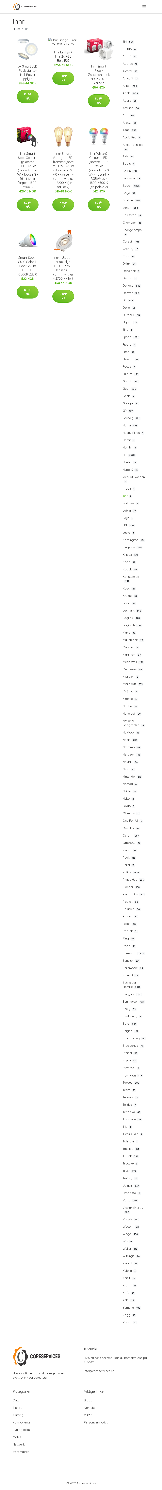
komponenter (22, 1422)
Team (129, 1090)
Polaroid (131, 909)
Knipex (130, 555)
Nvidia (129, 791)
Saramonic (133, 968)
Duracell (131, 315)
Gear (129, 388)
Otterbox (131, 843)
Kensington (133, 540)
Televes (130, 1097)
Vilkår (88, 1415)
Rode (129, 946)
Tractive (130, 1163)
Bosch (131, 185)
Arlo (128, 115)
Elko (128, 329)
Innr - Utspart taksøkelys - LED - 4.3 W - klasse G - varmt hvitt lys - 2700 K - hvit (63, 268)
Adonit (130, 56)
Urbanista (131, 1193)
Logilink (131, 618)
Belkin (130, 171)
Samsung (133, 953)
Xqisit (129, 1278)
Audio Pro (131, 137)
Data (16, 1400)
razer (130, 924)
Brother (131, 200)
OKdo (129, 806)
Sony (129, 1023)
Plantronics (134, 894)
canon (130, 208)
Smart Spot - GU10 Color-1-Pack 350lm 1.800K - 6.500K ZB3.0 (27, 266)
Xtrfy (128, 1293)
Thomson (132, 1119)
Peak (129, 857)
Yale (128, 1300)
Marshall (130, 647)
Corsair (131, 241)
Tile (127, 1127)
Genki (128, 396)
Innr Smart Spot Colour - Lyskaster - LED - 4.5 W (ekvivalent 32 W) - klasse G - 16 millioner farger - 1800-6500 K (27, 170)
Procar (130, 916)
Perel (128, 865)
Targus (131, 1082)
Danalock (131, 271)
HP (129, 455)
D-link (129, 263)
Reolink (130, 931)
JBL (128, 525)
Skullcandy (132, 1016)
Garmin (130, 381)
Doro (129, 307)
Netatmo (131, 747)
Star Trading (134, 1038)
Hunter (130, 462)
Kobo (129, 562)
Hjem (16, 29)
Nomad (130, 784)
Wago (130, 1234)
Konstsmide (131, 579)
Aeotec (130, 64)
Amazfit (130, 78)
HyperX (130, 470)
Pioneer (131, 887)
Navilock (131, 732)
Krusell (130, 596)
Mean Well (133, 662)
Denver (131, 293)
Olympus (131, 813)
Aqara (130, 100)
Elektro (18, 1408)
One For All (132, 820)
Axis (128, 156)
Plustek (130, 901)
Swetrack (131, 1068)
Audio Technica (133, 147)
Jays (128, 518)
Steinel (130, 1053)
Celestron (132, 215)
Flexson (130, 359)
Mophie (130, 699)
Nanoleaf (132, 713)
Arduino (131, 108)
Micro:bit (130, 676)
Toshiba (131, 1149)
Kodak (130, 569)
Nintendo (132, 776)
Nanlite (130, 706)
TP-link (130, 1156)
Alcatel (130, 71)
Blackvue (131, 178)
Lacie (129, 603)
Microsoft (133, 684)
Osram (131, 835)
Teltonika (131, 1112)
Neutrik (130, 762)
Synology (132, 1075)
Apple (130, 93)
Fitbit (128, 352)
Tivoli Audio (132, 1134)
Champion (132, 222)
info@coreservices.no (99, 1371)
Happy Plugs (133, 433)
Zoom (129, 1322)
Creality (130, 249)
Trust (129, 1171)
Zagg (129, 1315)
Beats (128, 163)
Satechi (130, 975)
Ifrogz (128, 488)
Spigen (130, 1031)
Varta (130, 1200)
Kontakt (89, 1408)
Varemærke (21, 1452)
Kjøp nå (27, 96)
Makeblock (133, 640)
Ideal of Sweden (134, 479)
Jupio (128, 532)
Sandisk (131, 960)
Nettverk (19, 1444)
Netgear (131, 754)
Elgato (130, 322)
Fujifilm (130, 374)
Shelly (129, 1009)
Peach (129, 850)
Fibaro (129, 344)
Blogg (88, 1400)
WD (127, 1241)
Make (129, 632)
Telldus (129, 1104)
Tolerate (130, 1141)
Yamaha (131, 1307)
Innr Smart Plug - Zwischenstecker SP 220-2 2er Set (99, 74)
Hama (130, 425)
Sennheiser (133, 1001)
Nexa (128, 769)
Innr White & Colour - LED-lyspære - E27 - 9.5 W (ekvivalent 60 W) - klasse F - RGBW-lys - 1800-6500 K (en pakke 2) (99, 170)
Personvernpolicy (96, 1422)
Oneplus (131, 828)
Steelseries (133, 1045)
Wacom (131, 1226)
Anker (130, 86)
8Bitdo (129, 49)
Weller (130, 1248)
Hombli (129, 447)
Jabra (129, 510)
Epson (131, 337)
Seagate (132, 994)
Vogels (130, 1219)
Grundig (131, 418)
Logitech (132, 625)
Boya (129, 193)
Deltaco (131, 285)
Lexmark (132, 610)
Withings (131, 1256)
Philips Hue (133, 879)
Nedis (130, 740)
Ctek (128, 256)
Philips (131, 872)
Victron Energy (133, 1210)
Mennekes (132, 669)
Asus (129, 130)
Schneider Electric (131, 985)
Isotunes (130, 503)
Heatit (128, 440)
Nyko (128, 798)
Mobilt (17, 1437)
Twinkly (130, 1178)
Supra (129, 1060)
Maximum (132, 654)
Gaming (18, 1415)
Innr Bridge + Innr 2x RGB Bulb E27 (63, 56)
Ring (128, 938)
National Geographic (133, 723)
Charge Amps (132, 232)
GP (128, 411)
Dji (128, 300)
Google (130, 403)
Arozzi (130, 123)
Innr (127, 496)
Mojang (130, 691)
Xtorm (129, 1285)
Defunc (129, 278)
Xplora (129, 1271)
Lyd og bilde (21, 1430)
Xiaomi (130, 1263)
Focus (129, 366)
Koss (129, 588)
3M (128, 41)
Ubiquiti (131, 1186)
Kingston (132, 547)
